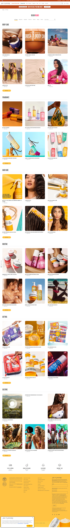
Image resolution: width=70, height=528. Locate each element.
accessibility (19, 487)
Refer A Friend (40, 481)
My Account (40, 478)
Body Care (20, 19)
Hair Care (30, 19)
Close (29, 525)
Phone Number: (54, 490)
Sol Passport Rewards (41, 479)
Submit (54, 505)
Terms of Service (62, 495)
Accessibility (59, 0)
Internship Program (41, 485)
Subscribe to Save (27, 488)
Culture (42, 19)
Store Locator (26, 479)
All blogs (6, 9)
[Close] (33, 518)
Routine (34, 19)
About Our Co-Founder (41, 488)
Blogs (25, 492)
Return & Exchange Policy (28, 484)
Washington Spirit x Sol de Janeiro (43, 490)
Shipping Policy (26, 482)
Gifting (38, 19)
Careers (39, 484)
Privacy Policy (62, 503)
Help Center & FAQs (27, 478)
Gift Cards (25, 490)
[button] (56, 3)
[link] (59, 0)
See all (6, 90)
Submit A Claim (26, 487)
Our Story (39, 482)
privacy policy (65, 482)
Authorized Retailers (27, 481)
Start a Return (26, 485)
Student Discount (41, 487)
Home (3, 9)
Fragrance (25, 19)
